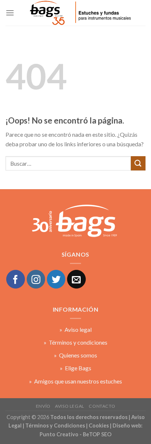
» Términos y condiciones (75, 342)
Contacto (102, 406)
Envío (43, 406)
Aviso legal (69, 406)
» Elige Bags (75, 367)
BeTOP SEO (97, 434)
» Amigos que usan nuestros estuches (75, 381)
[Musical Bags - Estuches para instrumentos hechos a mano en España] (80, 13)
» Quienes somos (75, 355)
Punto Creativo (59, 434)
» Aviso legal (75, 329)
